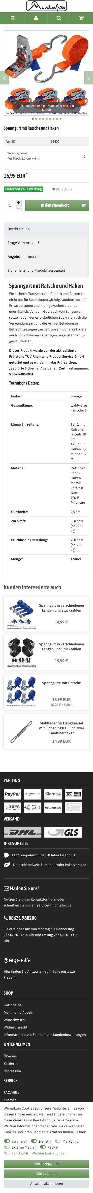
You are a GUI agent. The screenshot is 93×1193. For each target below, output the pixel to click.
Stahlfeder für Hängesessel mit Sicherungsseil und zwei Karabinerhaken (61, 728)
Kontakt (10, 1100)
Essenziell (19, 1141)
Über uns (11, 1056)
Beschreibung (19, 229)
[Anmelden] (36, 17)
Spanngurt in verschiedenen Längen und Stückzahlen (61, 607)
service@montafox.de (54, 905)
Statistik (44, 1141)
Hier (7, 971)
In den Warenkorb (55, 205)
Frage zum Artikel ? (23, 243)
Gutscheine (12, 1005)
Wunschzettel (14, 1020)
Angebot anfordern (23, 256)
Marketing (70, 1141)
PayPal (53, 1147)
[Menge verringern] (19, 208)
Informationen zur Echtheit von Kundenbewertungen (45, 1035)
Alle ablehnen (47, 1173)
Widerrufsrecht (15, 1027)
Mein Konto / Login (18, 1012)
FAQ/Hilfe (11, 1092)
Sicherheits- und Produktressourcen (36, 270)
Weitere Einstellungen (49, 1153)
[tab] (46, 229)
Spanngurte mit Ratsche (61, 683)
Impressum (12, 1071)
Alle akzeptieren (47, 1164)
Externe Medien (24, 1147)
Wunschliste (63, 189)
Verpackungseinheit (17, 153)
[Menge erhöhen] (19, 203)
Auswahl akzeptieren (46, 1184)
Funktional (20, 1153)
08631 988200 (23, 918)
